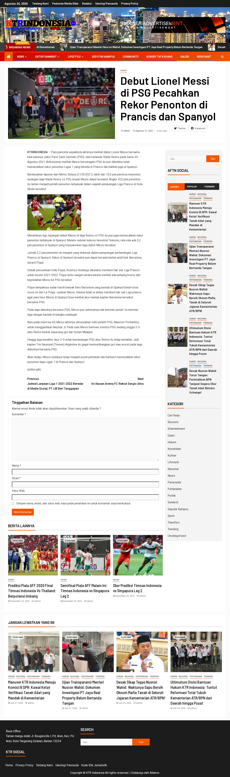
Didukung (137, 772)
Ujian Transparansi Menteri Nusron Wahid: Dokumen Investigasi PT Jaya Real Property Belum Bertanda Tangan (101, 47)
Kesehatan (174, 449)
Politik (172, 495)
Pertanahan (195, 198)
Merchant (204, 56)
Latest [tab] (174, 186)
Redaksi (87, 3)
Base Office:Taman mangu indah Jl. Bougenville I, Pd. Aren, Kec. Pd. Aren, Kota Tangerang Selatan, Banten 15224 (40, 736)
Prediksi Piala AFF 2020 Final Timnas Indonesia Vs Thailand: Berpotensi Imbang (32, 590)
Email (16, 478)
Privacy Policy (129, 3)
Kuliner (172, 455)
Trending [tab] (209, 186)
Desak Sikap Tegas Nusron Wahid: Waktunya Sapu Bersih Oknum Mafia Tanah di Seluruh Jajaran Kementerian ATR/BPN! (203, 298)
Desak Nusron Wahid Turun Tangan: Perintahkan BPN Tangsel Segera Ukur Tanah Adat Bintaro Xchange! (203, 381)
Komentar (19, 414)
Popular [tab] (192, 186)
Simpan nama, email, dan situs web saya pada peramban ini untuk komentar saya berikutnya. (73, 503)
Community (131, 56)
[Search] (222, 56)
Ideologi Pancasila (106, 3)
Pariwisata (174, 482)
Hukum (192, 194)
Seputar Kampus (103, 56)
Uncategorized (177, 535)
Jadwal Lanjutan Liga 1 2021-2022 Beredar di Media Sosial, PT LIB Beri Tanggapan (55, 383)
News (20, 56)
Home (9, 765)
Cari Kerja (174, 415)
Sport (123, 71)
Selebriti (173, 502)
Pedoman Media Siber (65, 3)
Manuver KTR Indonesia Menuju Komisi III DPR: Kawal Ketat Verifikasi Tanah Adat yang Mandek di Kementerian (203, 216)
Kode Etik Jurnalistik (94, 765)
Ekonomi (173, 422)
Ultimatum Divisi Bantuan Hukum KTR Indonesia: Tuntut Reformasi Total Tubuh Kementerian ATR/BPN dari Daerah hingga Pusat (203, 341)
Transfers (174, 522)
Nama (16, 465)
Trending (207, 198)
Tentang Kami (40, 3)
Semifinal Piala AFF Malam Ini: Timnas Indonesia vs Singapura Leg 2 (85, 590)
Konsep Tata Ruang (159, 56)
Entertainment (46, 56)
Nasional (202, 194)
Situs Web (18, 491)
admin (127, 131)
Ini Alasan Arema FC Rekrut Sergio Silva (117, 381)
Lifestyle (74, 56)
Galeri (184, 56)
